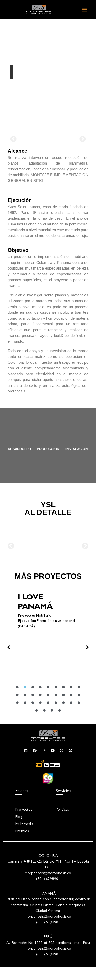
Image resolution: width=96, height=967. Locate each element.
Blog (18, 817)
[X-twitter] (61, 750)
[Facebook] (34, 750)
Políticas (62, 810)
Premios (22, 831)
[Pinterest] (70, 750)
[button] (84, 9)
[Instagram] (43, 750)
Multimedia (24, 824)
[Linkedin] (25, 750)
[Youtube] (52, 750)
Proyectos (23, 810)
